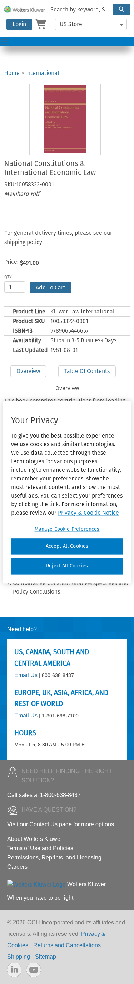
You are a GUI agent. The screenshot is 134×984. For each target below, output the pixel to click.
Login (19, 24)
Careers (17, 867)
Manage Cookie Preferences (67, 529)
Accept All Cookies (67, 546)
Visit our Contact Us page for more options (60, 824)
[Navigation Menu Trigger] (4, 41)
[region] (66, 492)
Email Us (26, 675)
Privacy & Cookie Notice (88, 512)
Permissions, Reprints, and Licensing (54, 857)
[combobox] (76, 9)
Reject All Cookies (67, 566)
